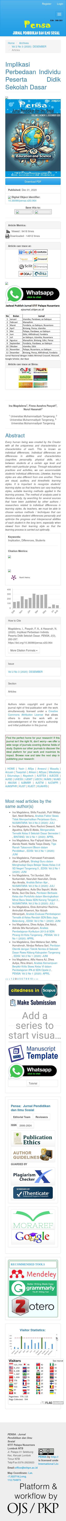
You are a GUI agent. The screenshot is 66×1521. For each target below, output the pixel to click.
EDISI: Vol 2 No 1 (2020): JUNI (43, 921)
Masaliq (54, 768)
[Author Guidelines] (33, 1154)
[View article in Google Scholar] (26, 252)
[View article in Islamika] (26, 384)
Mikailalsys (55, 772)
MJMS (47, 779)
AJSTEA (41, 775)
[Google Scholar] (33, 1237)
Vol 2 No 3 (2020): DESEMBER (29, 46)
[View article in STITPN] (26, 370)
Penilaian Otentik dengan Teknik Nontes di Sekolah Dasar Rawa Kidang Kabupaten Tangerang (36, 949)
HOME (11, 768)
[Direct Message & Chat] (33, 1071)
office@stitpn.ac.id (26, 1467)
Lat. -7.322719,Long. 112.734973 (20, 1476)
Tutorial (33, 1083)
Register (46, 3)
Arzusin (9, 772)
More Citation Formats (23, 650)
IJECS (38, 779)
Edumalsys (13, 775)
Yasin (21, 768)
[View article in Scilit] (26, 266)
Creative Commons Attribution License (33, 712)
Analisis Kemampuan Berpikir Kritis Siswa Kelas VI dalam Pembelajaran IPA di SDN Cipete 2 (34, 966)
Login (60, 3)
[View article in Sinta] (40, 273)
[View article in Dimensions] (40, 266)
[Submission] (33, 990)
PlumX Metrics (24, 578)
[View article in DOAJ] (26, 273)
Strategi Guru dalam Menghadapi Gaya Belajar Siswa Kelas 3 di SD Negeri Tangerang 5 (36, 865)
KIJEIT (31, 786)
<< (6, 978)
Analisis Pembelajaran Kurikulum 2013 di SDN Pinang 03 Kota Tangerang (33, 931)
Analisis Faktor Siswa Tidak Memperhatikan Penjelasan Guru (35, 817)
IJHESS (18, 779)
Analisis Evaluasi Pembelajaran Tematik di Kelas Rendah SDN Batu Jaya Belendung (36, 917)
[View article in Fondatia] (40, 377)
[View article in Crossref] (40, 259)
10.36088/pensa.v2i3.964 (22, 200)
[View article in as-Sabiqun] (40, 384)
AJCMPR (53, 782)
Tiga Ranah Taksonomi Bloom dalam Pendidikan (34, 847)
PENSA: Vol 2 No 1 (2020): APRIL (31, 973)
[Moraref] (33, 1219)
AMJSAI (12, 782)
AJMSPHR (11, 786)
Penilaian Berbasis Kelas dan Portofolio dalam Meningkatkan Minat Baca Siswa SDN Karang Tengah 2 (35, 896)
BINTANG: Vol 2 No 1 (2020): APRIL (34, 836)
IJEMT (29, 779)
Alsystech (28, 775)
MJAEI (57, 779)
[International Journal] (33, 283)
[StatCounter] (33, 1345)
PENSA (42, 1456)
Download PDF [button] (33, 181)
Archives (24, 43)
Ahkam (32, 772)
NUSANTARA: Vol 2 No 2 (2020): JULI (33, 822)
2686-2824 (26, 1125)
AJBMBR (26, 782)
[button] (23, 211)
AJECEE (54, 775)
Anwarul (41, 768)
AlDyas (42, 772)
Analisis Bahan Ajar (37, 882)
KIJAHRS (42, 786)
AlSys (31, 768)
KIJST (22, 786)
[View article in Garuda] (40, 252)
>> (37, 978)
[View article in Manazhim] (26, 377)
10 (31, 978)
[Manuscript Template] (33, 1053)
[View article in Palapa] (40, 370)
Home (11, 43)
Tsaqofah (21, 772)
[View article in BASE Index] (26, 259)
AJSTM (40, 782)
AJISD (8, 779)
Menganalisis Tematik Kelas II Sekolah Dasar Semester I (36, 831)
